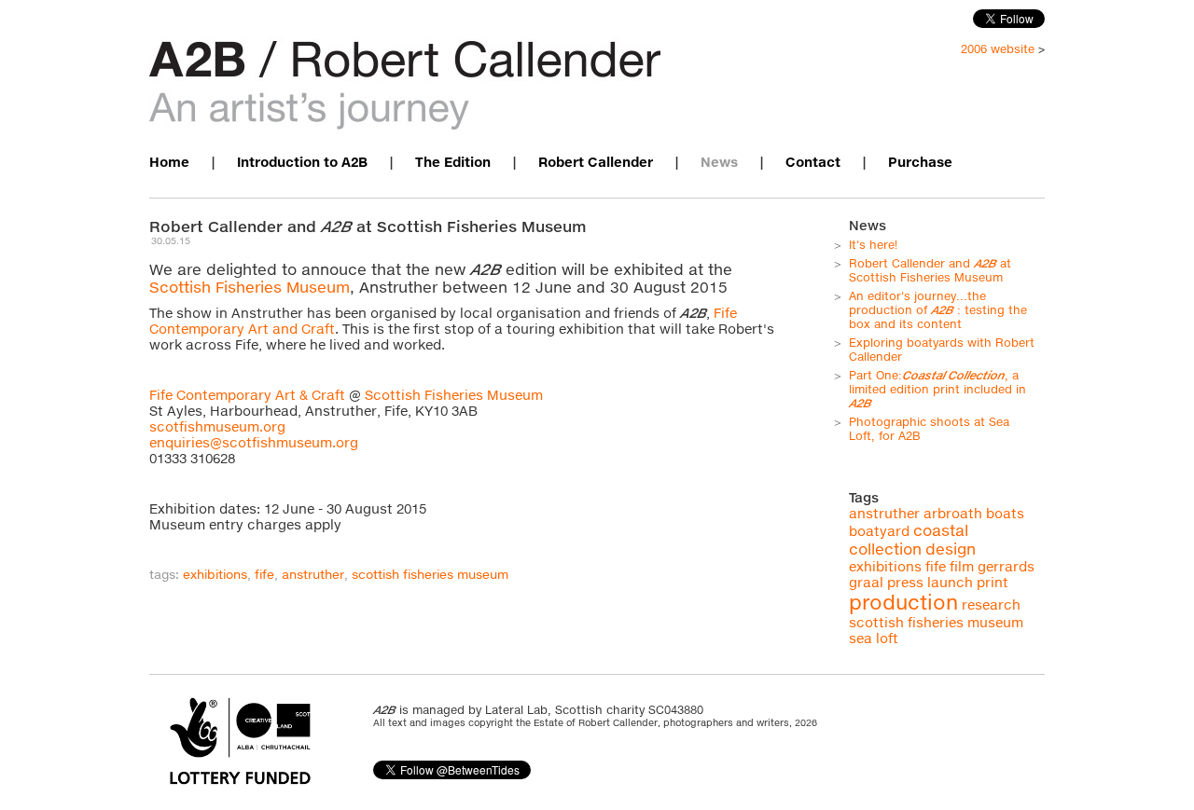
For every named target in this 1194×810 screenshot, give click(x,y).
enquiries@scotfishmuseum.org (253, 442)
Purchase (920, 162)
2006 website (997, 49)
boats (1005, 513)
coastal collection (908, 539)
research (991, 604)
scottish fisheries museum (430, 574)
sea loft (873, 638)
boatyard (879, 531)
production (903, 602)
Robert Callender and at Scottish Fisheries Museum (930, 270)
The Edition (453, 162)
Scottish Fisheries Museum (249, 286)
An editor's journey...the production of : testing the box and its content (938, 310)
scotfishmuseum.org (217, 426)
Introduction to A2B (302, 162)
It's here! (873, 245)
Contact (812, 162)
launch (950, 582)
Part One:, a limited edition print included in (937, 389)
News (719, 162)
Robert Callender (595, 162)
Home (169, 162)
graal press (886, 582)
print (992, 582)
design (950, 549)
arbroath (952, 513)
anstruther (313, 574)
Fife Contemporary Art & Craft (247, 395)
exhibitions (215, 574)
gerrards (1006, 566)
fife (264, 574)
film (962, 566)
